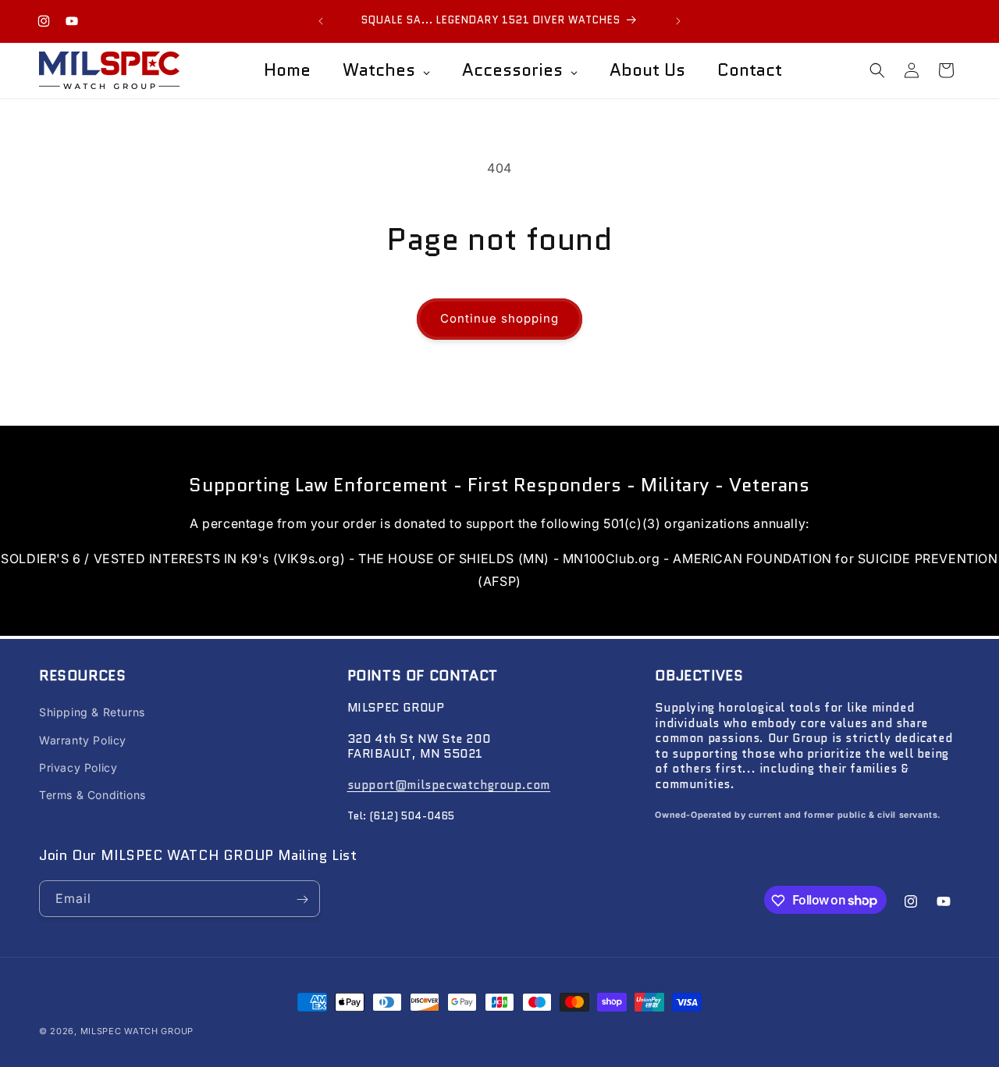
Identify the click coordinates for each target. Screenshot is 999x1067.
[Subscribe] (302, 899)
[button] (877, 70)
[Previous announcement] (321, 21)
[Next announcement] (678, 21)
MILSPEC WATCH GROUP (137, 1031)
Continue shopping (499, 318)
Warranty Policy (82, 740)
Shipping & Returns (92, 712)
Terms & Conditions (92, 794)
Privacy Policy (78, 767)
